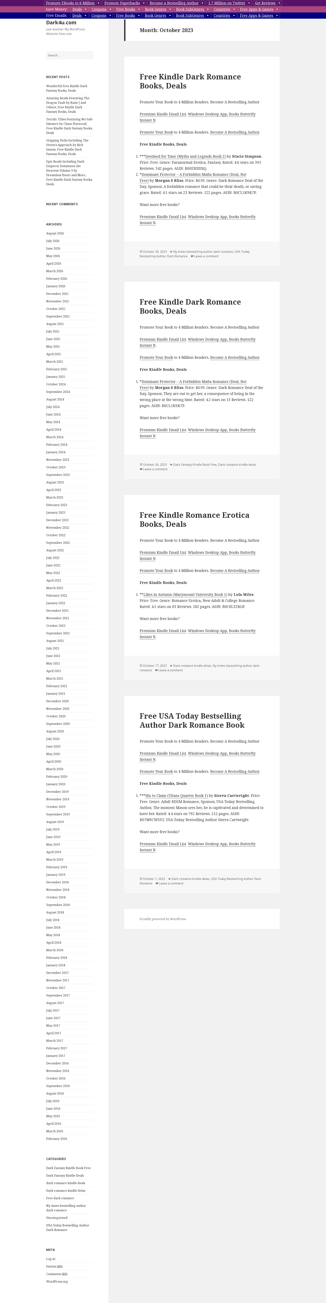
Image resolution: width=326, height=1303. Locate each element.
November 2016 (57, 1071)
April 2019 (53, 852)
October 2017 (55, 988)
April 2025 (53, 354)
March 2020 (54, 769)
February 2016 (56, 1139)
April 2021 (53, 671)
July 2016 (52, 1101)
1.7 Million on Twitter (226, 3)
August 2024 (55, 399)
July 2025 (52, 331)
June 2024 (53, 414)
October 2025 (55, 309)
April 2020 (53, 761)
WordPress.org (57, 1281)
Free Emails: (56, 15)
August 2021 (55, 641)
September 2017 (58, 995)
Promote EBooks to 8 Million (70, 3)
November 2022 (57, 528)
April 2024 (53, 429)
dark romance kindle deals (65, 1183)
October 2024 (55, 384)
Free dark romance (60, 1198)
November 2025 (57, 301)
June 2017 (53, 1018)
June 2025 (53, 339)
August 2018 (55, 912)
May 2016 (53, 1116)
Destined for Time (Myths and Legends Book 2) (185, 156)
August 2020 (55, 731)
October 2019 (55, 807)
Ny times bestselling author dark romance (203, 252)
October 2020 (55, 716)
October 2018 (55, 897)
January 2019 (55, 875)
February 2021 (56, 686)
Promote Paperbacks (122, 3)
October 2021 (55, 626)
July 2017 (52, 1010)
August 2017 (55, 1003)
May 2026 (53, 256)
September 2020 (58, 724)
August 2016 (55, 1093)
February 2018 (56, 958)
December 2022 (57, 520)
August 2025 (55, 324)
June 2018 (53, 927)
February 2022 (56, 595)
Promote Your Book (156, 132)
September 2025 (58, 316)
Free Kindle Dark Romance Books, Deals (190, 81)
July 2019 (52, 829)
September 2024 (58, 392)
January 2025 (55, 377)
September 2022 (58, 543)
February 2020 (56, 776)
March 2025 (54, 362)
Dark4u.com (61, 22)
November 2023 (57, 460)
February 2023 (56, 505)
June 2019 (53, 837)
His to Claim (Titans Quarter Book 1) (176, 795)
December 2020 (57, 701)
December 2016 (57, 1063)
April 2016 (53, 1124)
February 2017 (56, 1048)
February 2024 (56, 445)
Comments (57, 1274)
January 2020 (55, 784)
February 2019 (56, 867)
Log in (50, 1259)
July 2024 (52, 407)
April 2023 (53, 490)
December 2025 (57, 294)
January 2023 (55, 512)
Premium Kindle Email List (163, 114)
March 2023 (54, 497)
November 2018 (57, 890)
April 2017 (53, 1033)
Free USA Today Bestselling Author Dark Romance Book (192, 720)
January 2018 (55, 965)
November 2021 (57, 618)
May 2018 (53, 935)
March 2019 (54, 859)
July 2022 (52, 558)
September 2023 (58, 475)
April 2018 (53, 942)
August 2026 (55, 233)
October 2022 (55, 535)
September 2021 (58, 633)
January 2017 (55, 1056)
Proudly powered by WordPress (163, 919)
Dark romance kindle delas (65, 1191)
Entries (54, 1266)
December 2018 (57, 882)
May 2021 (53, 663)
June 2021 (53, 656)
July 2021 (52, 648)
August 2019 (55, 822)
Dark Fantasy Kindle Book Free (68, 1168)
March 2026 (54, 271)
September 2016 (58, 1086)
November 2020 (57, 709)
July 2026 (52, 241)
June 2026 (53, 248)
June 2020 (53, 746)
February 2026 (56, 279)
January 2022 (55, 603)
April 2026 (53, 263)
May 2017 (53, 1025)
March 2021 (54, 678)
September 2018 (58, 905)
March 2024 (54, 437)
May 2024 (53, 422)
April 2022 (53, 580)
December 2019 (57, 792)
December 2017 (57, 973)
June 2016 (53, 1108)
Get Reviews (265, 3)
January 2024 (55, 452)
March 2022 (54, 588)
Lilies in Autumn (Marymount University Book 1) (185, 594)
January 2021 (55, 693)
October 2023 (55, 467)
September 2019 (58, 814)
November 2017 (57, 980)
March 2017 (54, 1041)
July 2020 (52, 739)
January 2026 (55, 286)
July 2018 (52, 920)
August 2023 (55, 482)
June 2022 (53, 565)
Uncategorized (57, 1218)
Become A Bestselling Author (234, 132)
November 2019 (57, 799)
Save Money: (57, 9)
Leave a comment (206, 256)
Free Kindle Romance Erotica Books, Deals (195, 519)
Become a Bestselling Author (174, 3)
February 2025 (56, 369)
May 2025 (53, 346)
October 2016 (55, 1078)
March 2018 (54, 950)
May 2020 (53, 754)
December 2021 (57, 610)
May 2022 (53, 573)
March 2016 (54, 1131)
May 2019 (53, 844)
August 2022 (55, 550)
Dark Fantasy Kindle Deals (65, 1175)
